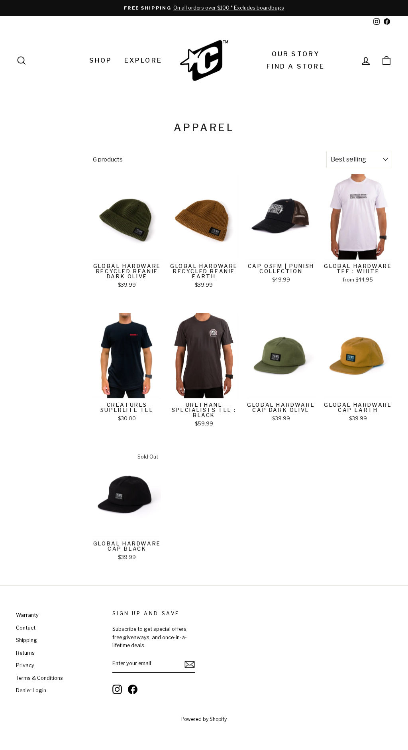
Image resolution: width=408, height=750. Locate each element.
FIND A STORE (295, 66)
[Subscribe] (189, 664)
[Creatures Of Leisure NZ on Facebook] (132, 689)
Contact (25, 628)
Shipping (26, 640)
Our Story (296, 54)
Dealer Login (31, 690)
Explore (143, 60)
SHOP (100, 60)
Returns (25, 653)
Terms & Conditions (39, 678)
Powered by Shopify (204, 719)
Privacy (25, 665)
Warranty (27, 615)
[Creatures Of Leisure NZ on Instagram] (117, 689)
